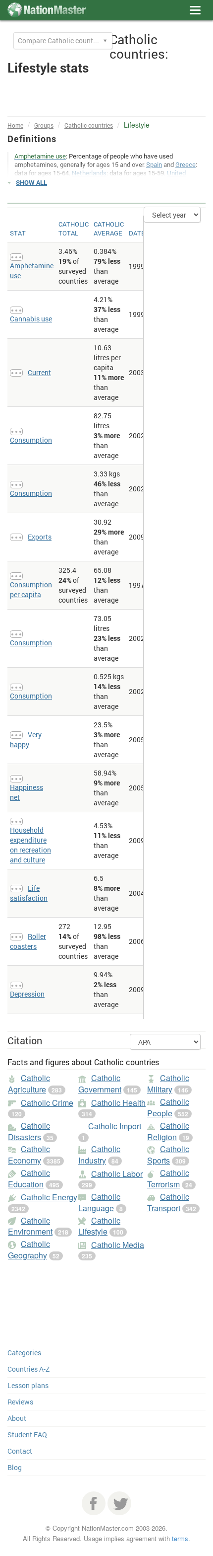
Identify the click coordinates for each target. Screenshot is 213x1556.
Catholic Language (99, 1202)
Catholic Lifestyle (99, 1226)
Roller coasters (28, 941)
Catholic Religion (168, 1131)
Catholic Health (118, 1102)
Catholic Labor (117, 1173)
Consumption (31, 440)
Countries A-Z (28, 1369)
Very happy (26, 739)
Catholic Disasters (29, 1131)
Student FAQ (27, 1434)
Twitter (119, 1503)
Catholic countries (88, 125)
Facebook (94, 1503)
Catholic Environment (30, 1226)
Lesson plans (28, 1385)
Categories (24, 1352)
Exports (40, 537)
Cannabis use (31, 318)
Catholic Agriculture (29, 1083)
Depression (27, 994)
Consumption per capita (31, 589)
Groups (43, 125)
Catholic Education (29, 1178)
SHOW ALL (31, 182)
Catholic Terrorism (168, 1178)
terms (180, 1538)
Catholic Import (114, 1126)
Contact (19, 1451)
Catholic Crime (47, 1102)
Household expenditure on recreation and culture (30, 844)
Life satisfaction (29, 893)
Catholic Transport (168, 1202)
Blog (14, 1467)
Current (39, 372)
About (16, 1418)
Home (15, 125)
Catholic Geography (29, 1249)
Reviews (20, 1401)
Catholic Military (168, 1083)
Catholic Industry (99, 1154)
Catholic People (168, 1107)
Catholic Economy (29, 1154)
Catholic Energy (49, 1197)
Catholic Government (99, 1083)
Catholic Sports (168, 1154)
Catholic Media (117, 1244)
